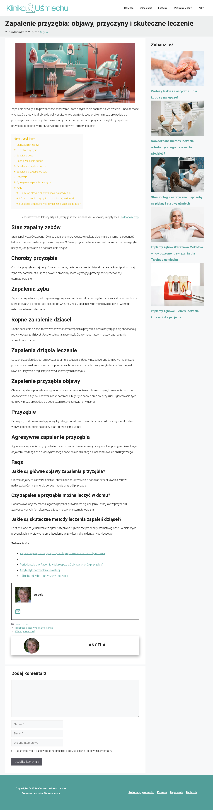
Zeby (201, 8)
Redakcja (191, 792)
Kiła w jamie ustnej (25, 631)
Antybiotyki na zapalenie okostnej (40, 570)
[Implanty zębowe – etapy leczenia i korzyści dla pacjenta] (177, 285)
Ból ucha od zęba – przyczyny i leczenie (44, 575)
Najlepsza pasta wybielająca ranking (34, 627)
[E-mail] (17, 612)
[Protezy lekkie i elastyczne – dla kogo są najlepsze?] (177, 69)
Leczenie (162, 8)
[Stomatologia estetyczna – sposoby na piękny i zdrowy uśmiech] (177, 175)
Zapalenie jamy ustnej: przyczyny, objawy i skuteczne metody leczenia (62, 553)
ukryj (32, 139)
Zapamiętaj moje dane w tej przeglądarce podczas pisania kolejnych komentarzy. (64, 750)
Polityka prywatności (141, 792)
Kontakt (162, 792)
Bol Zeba (128, 8)
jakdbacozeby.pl (129, 217)
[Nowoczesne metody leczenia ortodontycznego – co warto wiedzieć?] (177, 119)
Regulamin (176, 792)
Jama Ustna (146, 8)
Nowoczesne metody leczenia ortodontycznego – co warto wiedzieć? (172, 147)
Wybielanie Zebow (183, 8)
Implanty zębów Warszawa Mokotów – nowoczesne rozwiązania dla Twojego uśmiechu (177, 253)
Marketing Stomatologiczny (47, 793)
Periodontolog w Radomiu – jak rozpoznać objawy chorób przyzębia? (61, 564)
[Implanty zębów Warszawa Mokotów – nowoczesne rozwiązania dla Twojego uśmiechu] (177, 225)
